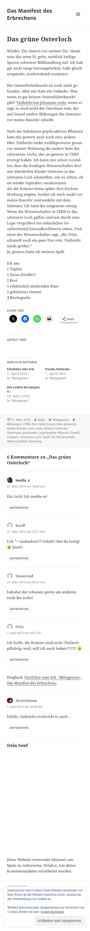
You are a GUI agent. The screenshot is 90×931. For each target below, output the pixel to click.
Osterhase (14, 433)
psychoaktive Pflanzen (54, 433)
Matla (41, 420)
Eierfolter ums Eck (20, 369)
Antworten (19, 508)
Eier (34, 424)
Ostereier (61, 428)
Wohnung (35, 441)
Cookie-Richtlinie (52, 912)
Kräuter (21, 428)
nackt (38, 428)
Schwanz (13, 437)
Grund (51, 424)
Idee (59, 424)
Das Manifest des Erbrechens (29, 14)
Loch (31, 428)
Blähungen (14, 424)
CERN (26, 424)
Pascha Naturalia (57, 369)
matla (21, 480)
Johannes (70, 424)
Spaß (46, 437)
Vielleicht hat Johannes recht (41, 102)
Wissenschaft (65, 437)
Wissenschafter (17, 441)
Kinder (11, 428)
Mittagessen (61, 420)
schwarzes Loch (30, 437)
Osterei (49, 428)
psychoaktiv (30, 433)
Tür (53, 437)
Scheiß (74, 433)
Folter (41, 424)
